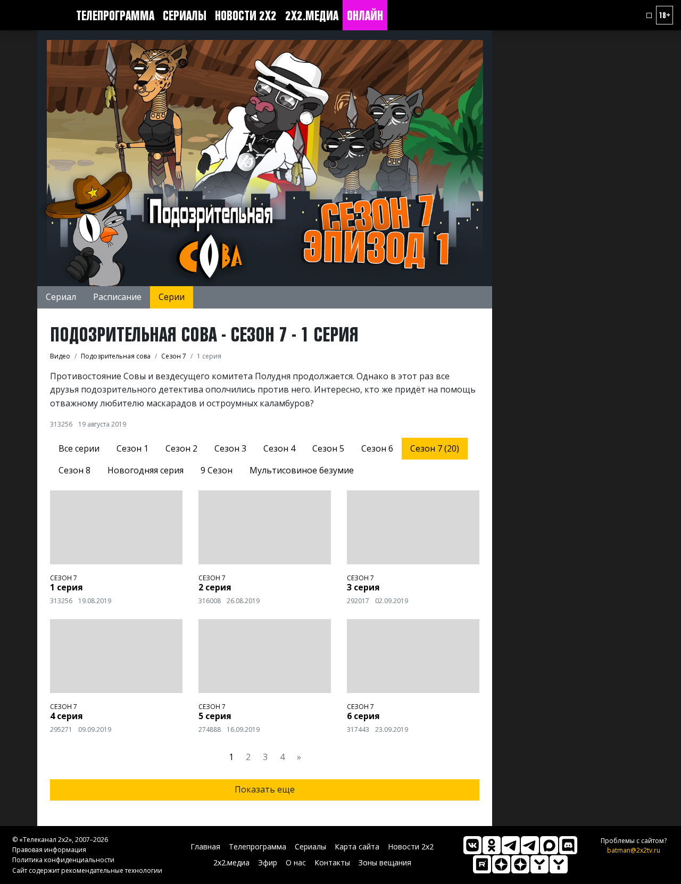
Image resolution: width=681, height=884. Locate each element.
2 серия (214, 587)
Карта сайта (357, 846)
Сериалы (184, 15)
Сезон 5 (328, 448)
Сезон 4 (279, 448)
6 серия (363, 716)
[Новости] (559, 864)
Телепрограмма (115, 15)
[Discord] (568, 845)
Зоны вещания (385, 862)
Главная (205, 846)
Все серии (79, 448)
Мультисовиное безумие (302, 470)
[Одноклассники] (492, 845)
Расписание (117, 297)
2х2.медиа (311, 15)
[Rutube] (482, 864)
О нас (296, 862)
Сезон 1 (132, 448)
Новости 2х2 (246, 15)
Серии (172, 297)
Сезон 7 (63, 577)
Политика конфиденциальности (63, 859)
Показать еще (265, 789)
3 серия (363, 587)
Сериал (61, 297)
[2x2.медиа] (530, 845)
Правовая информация (49, 849)
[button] (649, 15)
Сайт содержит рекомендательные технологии (87, 870)
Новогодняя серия (145, 470)
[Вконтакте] (472, 845)
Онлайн (365, 15)
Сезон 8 (74, 470)
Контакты (332, 862)
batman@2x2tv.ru (633, 850)
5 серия (214, 716)
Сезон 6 (377, 448)
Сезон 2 (181, 448)
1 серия (66, 587)
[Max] (549, 845)
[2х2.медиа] (520, 864)
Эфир (267, 862)
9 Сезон (216, 470)
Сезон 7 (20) (434, 448)
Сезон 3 (230, 448)
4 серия (66, 716)
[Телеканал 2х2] (511, 845)
